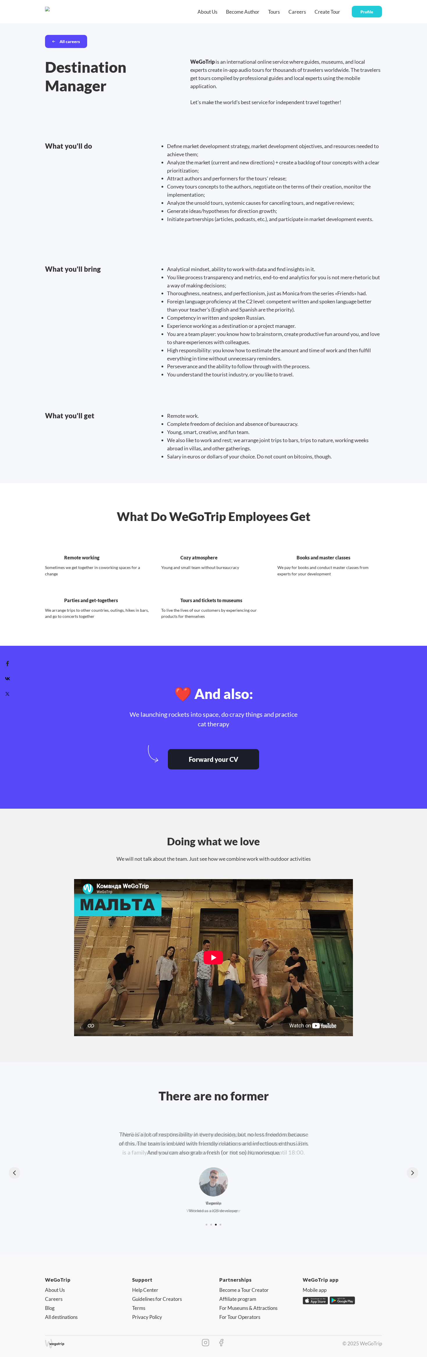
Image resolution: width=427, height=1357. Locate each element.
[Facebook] (7, 663)
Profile (366, 11)
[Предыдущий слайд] (14, 1173)
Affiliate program (237, 1299)
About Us (207, 12)
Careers (297, 12)
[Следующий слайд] (412, 1173)
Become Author (242, 12)
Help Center (145, 1290)
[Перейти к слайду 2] (211, 1225)
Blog (50, 1308)
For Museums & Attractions (248, 1308)
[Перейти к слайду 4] (220, 1225)
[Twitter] (7, 693)
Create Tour (327, 12)
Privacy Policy (147, 1317)
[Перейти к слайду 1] (206, 1225)
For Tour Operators (239, 1317)
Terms (138, 1308)
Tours (274, 12)
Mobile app (314, 1290)
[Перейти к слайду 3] (216, 1225)
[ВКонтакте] (7, 678)
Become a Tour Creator (244, 1290)
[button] (213, 759)
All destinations (61, 1317)
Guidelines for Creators (157, 1299)
